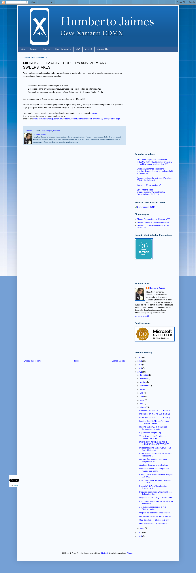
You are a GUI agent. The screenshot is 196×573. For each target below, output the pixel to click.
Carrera (46, 49)
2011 (140, 533)
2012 (140, 372)
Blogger (130, 553)
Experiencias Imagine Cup (150, 433)
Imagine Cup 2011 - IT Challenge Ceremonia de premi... (153, 428)
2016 (140, 361)
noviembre (144, 378)
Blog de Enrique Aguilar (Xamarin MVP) (153, 222)
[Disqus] (74, 191)
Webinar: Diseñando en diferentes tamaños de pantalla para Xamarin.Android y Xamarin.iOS (155, 171)
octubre (143, 382)
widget (16, 485)
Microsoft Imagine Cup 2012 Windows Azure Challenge (155, 449)
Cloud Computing (63, 49)
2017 (140, 357)
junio (142, 396)
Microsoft (56, 131)
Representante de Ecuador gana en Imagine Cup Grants (154, 470)
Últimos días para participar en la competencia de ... (153, 460)
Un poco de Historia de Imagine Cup (154, 513)
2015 (140, 365)
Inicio (23, 49)
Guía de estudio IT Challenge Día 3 (154, 520)
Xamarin (34, 49)
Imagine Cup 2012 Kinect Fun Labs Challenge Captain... (154, 422)
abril (142, 404)
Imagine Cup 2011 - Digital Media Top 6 (155, 498)
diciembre (144, 375)
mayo (142, 400)
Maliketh (104, 553)
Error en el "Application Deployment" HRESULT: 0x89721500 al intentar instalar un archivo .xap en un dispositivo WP (154, 162)
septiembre (144, 386)
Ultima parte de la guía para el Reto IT (155, 516)
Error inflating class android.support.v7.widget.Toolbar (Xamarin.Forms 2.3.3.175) (151, 192)
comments (28, 131)
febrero (143, 407)
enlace (94, 113)
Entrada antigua (118, 361)
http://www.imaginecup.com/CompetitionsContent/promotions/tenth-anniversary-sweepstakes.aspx (76, 119)
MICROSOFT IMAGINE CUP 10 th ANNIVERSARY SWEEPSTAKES (154, 443)
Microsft (88, 49)
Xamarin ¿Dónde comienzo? (149, 185)
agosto (143, 389)
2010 (140, 536)
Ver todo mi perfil (142, 316)
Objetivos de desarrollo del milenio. (154, 465)
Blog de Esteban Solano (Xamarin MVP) (153, 219)
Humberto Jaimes (157, 288)
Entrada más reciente (32, 361)
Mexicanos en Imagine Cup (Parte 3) (154, 410)
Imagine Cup (103, 49)
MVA (78, 49)
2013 (140, 368)
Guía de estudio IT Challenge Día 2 (154, 523)
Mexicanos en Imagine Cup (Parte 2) (154, 414)
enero (142, 528)
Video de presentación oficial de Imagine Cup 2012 (152, 437)
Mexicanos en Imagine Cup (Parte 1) (154, 418)
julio (142, 393)
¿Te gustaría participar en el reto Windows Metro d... (152, 508)
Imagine (49, 131)
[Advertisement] (74, 334)
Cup (43, 131)
